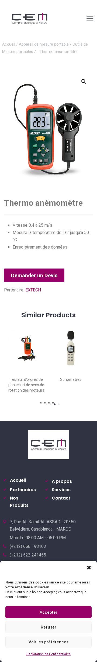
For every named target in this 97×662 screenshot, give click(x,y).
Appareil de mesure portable (44, 44)
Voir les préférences (48, 642)
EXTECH (33, 290)
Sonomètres (70, 379)
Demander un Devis (34, 275)
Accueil (8, 44)
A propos (62, 481)
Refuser (48, 627)
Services (61, 490)
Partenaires (23, 490)
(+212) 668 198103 (28, 546)
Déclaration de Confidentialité (48, 654)
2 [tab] (50, 404)
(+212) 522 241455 (28, 555)
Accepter (48, 612)
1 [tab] (46, 404)
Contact (61, 498)
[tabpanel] (26, 358)
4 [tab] (59, 404)
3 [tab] (55, 404)
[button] (89, 567)
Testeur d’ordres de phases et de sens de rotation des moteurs (26, 384)
